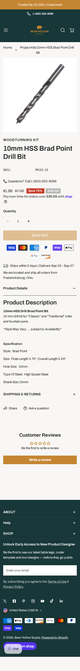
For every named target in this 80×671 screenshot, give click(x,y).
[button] (72, 30)
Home (7, 47)
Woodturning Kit (21, 140)
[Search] (62, 30)
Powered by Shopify (55, 637)
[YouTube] (42, 601)
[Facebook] (14, 601)
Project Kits (28, 47)
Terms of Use (57, 581)
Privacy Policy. (13, 586)
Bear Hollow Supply (27, 637)
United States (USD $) (23, 610)
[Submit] (71, 570)
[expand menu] (5, 30)
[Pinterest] (23, 601)
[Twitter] (5, 601)
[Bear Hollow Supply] (39, 30)
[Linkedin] (61, 601)
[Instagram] (33, 601)
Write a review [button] (40, 460)
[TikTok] (52, 600)
